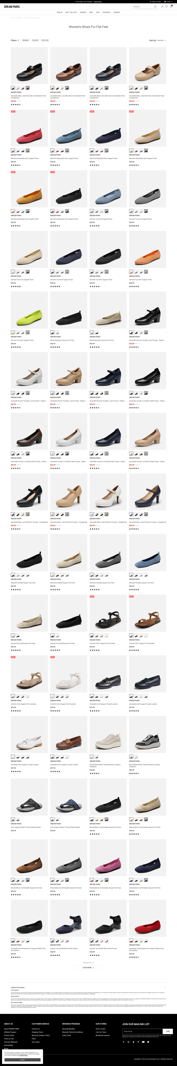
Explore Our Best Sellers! (94, 1)
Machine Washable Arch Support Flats (25, 158)
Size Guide (35, 1042)
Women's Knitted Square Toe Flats (23, 583)
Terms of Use (9, 1039)
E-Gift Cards (66, 1035)
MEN (91, 12)
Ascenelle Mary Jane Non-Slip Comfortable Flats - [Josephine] (29, 97)
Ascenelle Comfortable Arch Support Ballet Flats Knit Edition (28, 949)
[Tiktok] (133, 1042)
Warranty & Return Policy (41, 1035)
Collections (19, 17)
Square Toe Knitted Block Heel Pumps (64, 948)
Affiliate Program (10, 1032)
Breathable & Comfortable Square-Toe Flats (105, 827)
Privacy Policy (9, 1035)
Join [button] (168, 1031)
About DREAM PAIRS (11, 1029)
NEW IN (59, 12)
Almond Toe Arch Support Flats (101, 219)
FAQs (34, 1039)
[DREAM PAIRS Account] (162, 6)
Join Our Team (101, 1032)
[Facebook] (123, 1042)
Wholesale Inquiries (103, 1035)
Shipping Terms (37, 1032)
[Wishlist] (166, 6)
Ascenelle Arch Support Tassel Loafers (103, 704)
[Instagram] (128, 1042)
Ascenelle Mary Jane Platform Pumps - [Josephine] (29, 522)
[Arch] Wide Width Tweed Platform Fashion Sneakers (105, 766)
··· (27, 88)
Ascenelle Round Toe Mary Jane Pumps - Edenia (146, 340)
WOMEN (83, 12)
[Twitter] (148, 1042)
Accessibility (8, 1045)
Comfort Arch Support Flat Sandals (102, 643)
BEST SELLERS (71, 12)
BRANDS (117, 12)
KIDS (98, 12)
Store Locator (100, 1029)
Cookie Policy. (23, 1055)
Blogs (6, 1048)
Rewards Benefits (68, 1029)
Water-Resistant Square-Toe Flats (62, 340)
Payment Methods (10, 1042)
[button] (168, 1)
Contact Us (36, 1029)
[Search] (155, 6)
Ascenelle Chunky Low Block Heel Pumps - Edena (147, 401)
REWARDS (107, 12)
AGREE (22, 1060)
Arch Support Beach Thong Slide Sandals (26, 827)
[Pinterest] (138, 1042)
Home (12, 17)
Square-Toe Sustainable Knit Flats (23, 643)
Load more (87, 968)
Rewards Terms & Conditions (72, 1032)
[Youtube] (143, 1042)
